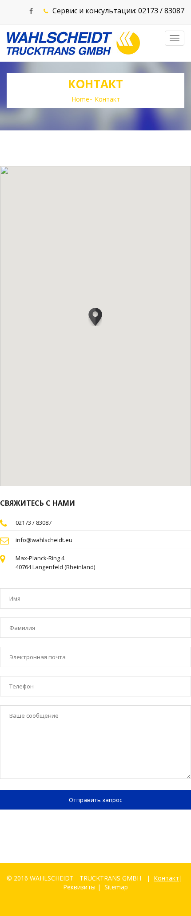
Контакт (166, 878)
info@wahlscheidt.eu (44, 540)
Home (80, 99)
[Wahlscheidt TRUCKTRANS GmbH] (73, 43)
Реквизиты (79, 887)
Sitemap (116, 887)
